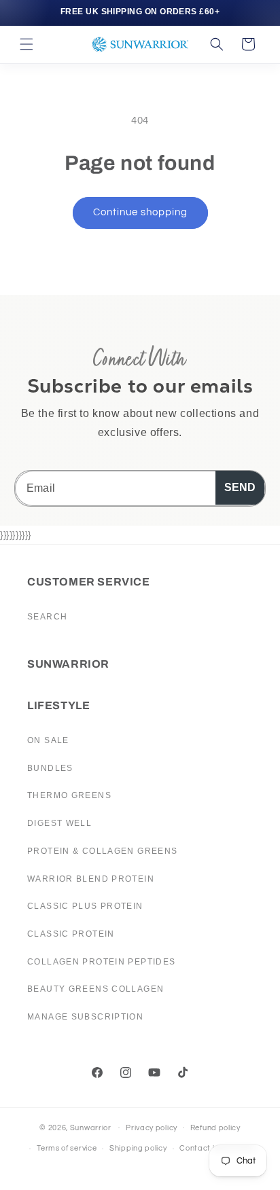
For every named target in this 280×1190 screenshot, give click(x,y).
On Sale (48, 740)
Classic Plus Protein (85, 906)
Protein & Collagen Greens (102, 851)
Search (47, 617)
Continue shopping (140, 212)
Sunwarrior (90, 1127)
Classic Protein (71, 934)
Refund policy (215, 1128)
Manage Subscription (85, 1017)
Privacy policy (151, 1128)
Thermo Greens (69, 795)
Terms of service (67, 1148)
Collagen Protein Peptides (101, 962)
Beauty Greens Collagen (95, 989)
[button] (26, 44)
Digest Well (59, 823)
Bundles (50, 768)
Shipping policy (138, 1148)
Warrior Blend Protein (90, 879)
